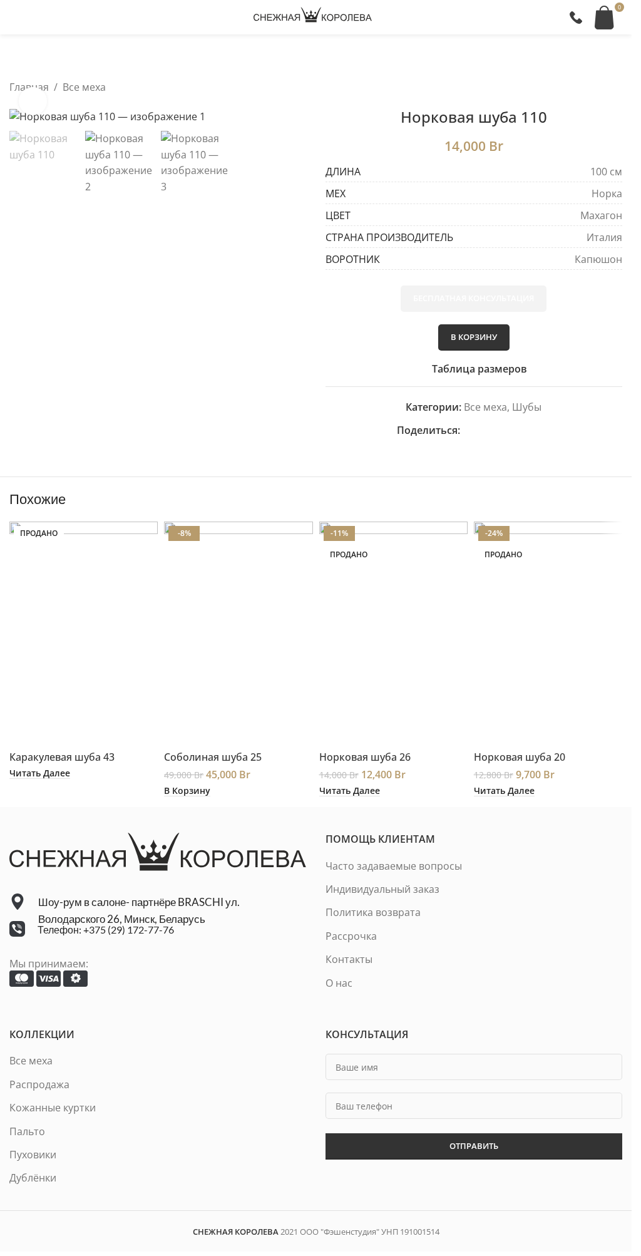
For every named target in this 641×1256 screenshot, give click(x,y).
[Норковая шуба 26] (393, 633)
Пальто (27, 1131)
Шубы (526, 407)
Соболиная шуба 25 (213, 757)
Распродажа (39, 1084)
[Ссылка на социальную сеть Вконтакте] (527, 430)
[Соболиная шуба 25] (238, 633)
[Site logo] (313, 16)
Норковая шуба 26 (365, 757)
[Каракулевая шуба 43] (83, 633)
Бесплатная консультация (473, 298)
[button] (187, 790)
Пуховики (32, 1154)
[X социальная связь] (482, 430)
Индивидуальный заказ (382, 889)
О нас (339, 983)
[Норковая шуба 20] (548, 633)
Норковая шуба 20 (519, 757)
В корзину (474, 336)
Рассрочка (351, 936)
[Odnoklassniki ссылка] (497, 430)
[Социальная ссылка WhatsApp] (512, 430)
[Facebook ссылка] (467, 430)
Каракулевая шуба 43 (62, 757)
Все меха (84, 87)
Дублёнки (32, 1178)
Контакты (349, 959)
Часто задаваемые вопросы (394, 866)
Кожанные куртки (52, 1107)
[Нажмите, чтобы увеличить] (33, 101)
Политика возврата (373, 912)
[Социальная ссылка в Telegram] (542, 430)
